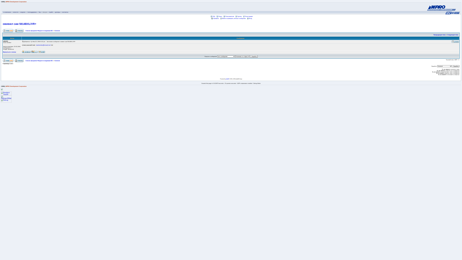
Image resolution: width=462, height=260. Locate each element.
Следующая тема (452, 35)
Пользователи (229, 16)
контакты (65, 12)
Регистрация (249, 16)
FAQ (213, 16)
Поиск (220, 16)
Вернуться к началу (9, 52)
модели (22, 12)
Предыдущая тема (439, 35)
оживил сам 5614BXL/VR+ (19, 23)
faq (40, 12)
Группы (239, 16)
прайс (51, 12)
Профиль (216, 18)
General (57, 30)
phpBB (227, 79)
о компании (7, 12)
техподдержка (32, 12)
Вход (250, 18)
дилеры (57, 12)
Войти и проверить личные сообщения (234, 18)
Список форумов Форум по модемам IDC (39, 30)
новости (15, 12)
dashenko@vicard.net (43, 45)
